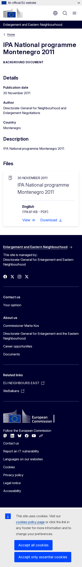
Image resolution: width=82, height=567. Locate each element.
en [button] (55, 13)
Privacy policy (13, 475)
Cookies (9, 467)
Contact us (11, 443)
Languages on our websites (23, 459)
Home (11, 34)
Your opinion (12, 305)
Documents (11, 354)
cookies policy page (30, 522)
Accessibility (12, 491)
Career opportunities (17, 346)
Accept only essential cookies (42, 557)
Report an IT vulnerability (21, 451)
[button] (28, 220)
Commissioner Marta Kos (21, 326)
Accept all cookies (33, 545)
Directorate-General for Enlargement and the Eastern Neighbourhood (41, 336)
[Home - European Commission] (13, 12)
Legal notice (12, 483)
